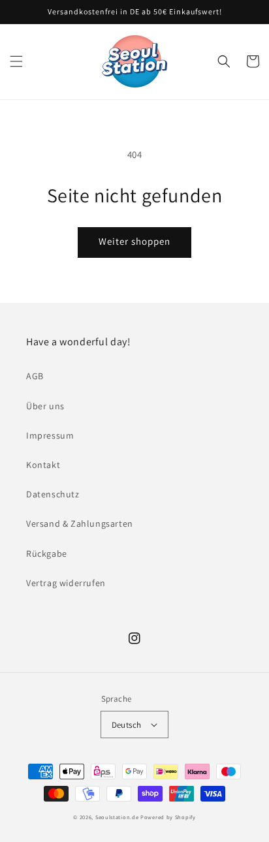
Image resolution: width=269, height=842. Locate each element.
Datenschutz (53, 494)
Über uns (45, 406)
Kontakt (43, 465)
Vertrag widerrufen (66, 583)
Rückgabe (46, 553)
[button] (16, 61)
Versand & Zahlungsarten (79, 523)
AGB (35, 376)
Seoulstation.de (117, 816)
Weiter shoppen (134, 241)
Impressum (50, 435)
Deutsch (127, 724)
